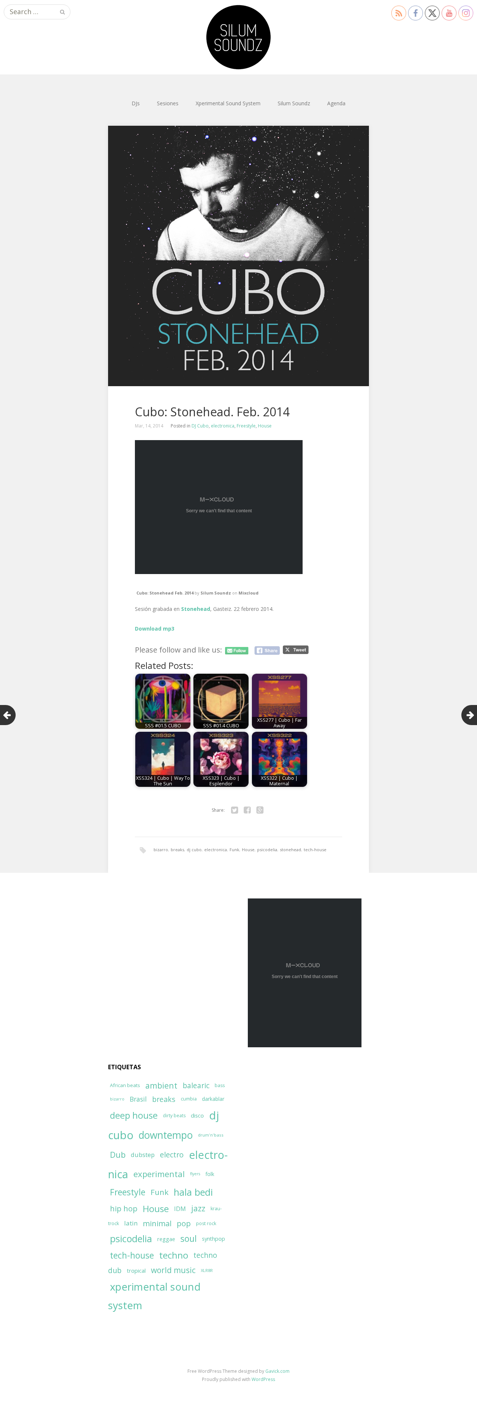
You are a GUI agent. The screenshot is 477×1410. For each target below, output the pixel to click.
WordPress (263, 1379)
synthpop (213, 1238)
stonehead (290, 849)
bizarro (161, 849)
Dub (118, 1154)
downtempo (166, 1135)
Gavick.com (277, 1371)
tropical (136, 1270)
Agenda (336, 103)
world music (173, 1270)
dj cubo (194, 849)
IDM (180, 1209)
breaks (177, 849)
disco (197, 1115)
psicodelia (267, 849)
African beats (125, 1085)
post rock (206, 1223)
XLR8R (207, 1270)
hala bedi (193, 1192)
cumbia (189, 1099)
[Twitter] (234, 810)
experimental (159, 1173)
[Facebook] (247, 810)
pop (184, 1223)
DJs (136, 103)
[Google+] (260, 810)
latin (131, 1223)
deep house (134, 1115)
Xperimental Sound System (228, 103)
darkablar (213, 1098)
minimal (157, 1223)
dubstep (143, 1154)
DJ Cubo (200, 426)
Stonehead (195, 608)
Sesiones (168, 103)
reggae (166, 1239)
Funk (234, 849)
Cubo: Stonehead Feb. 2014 (164, 593)
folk (209, 1173)
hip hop (124, 1209)
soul (188, 1238)
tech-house (315, 849)
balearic (196, 1085)
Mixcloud (248, 593)
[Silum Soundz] (238, 37)
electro (172, 1155)
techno (173, 1255)
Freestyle (246, 426)
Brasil (138, 1099)
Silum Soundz (294, 103)
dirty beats (174, 1115)
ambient (161, 1085)
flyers (195, 1173)
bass (220, 1085)
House (265, 426)
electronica (222, 426)
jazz (198, 1208)
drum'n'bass (211, 1135)
